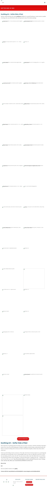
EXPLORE (29, 482)
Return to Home (29, 484)
